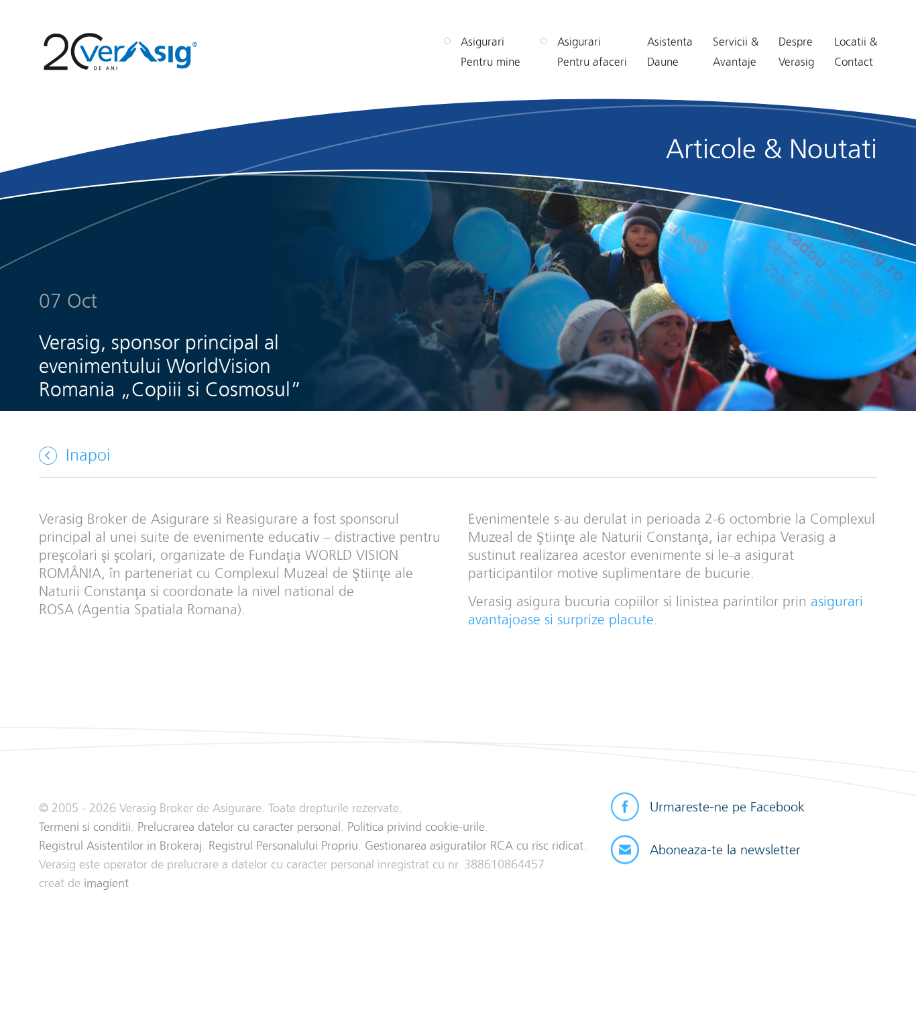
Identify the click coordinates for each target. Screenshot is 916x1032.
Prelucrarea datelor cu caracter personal (239, 826)
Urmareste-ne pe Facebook (727, 807)
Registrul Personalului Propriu (283, 845)
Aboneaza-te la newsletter (725, 850)
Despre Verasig (796, 51)
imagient (106, 883)
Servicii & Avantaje (735, 51)
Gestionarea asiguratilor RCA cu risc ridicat (474, 845)
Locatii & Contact (855, 51)
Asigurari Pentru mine (490, 51)
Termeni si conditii (85, 826)
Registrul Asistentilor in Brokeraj (120, 845)
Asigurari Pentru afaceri (592, 51)
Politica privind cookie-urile (416, 826)
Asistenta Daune (670, 51)
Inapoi (88, 455)
